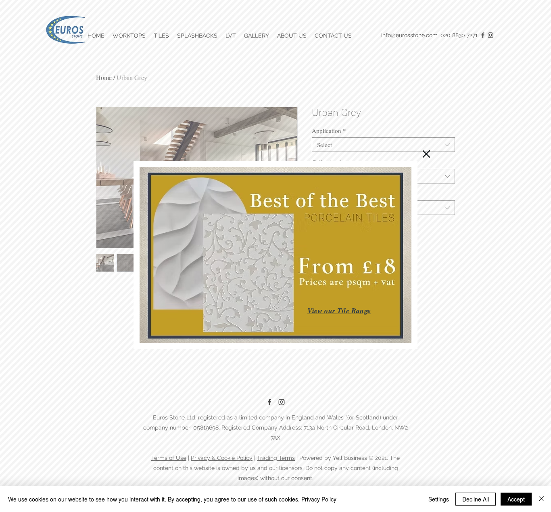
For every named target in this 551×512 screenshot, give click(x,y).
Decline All (475, 499)
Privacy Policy (318, 499)
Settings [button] (438, 499)
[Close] (541, 499)
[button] (426, 154)
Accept (516, 499)
